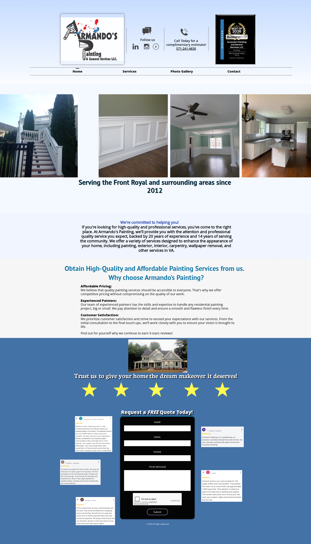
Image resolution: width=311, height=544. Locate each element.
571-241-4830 (186, 48)
